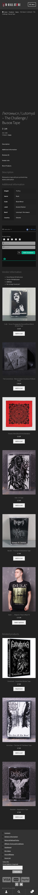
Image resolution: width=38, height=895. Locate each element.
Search (19, 892)
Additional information (9, 149)
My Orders (8, 851)
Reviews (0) (5, 155)
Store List (8, 858)
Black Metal (19, 202)
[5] (19, 239)
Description (6, 144)
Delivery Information (11, 837)
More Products (6, 166)
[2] (8, 239)
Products (11, 12)
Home (5, 12)
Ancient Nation (21, 207)
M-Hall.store (16, 279)
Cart (29, 890)
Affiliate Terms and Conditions (14, 844)
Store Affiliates (9, 854)
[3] (12, 239)
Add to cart (19, 333)
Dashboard (8, 847)
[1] (4, 239)
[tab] (19, 144)
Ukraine (18, 218)
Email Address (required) (10, 864)
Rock (17, 196)
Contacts (7, 833)
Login (34, 229)
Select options (19, 622)
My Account (6, 892)
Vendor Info (6, 160)
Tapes (17, 12)
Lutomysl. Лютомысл (23, 212)
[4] (16, 239)
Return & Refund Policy (12, 840)
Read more (19, 689)
